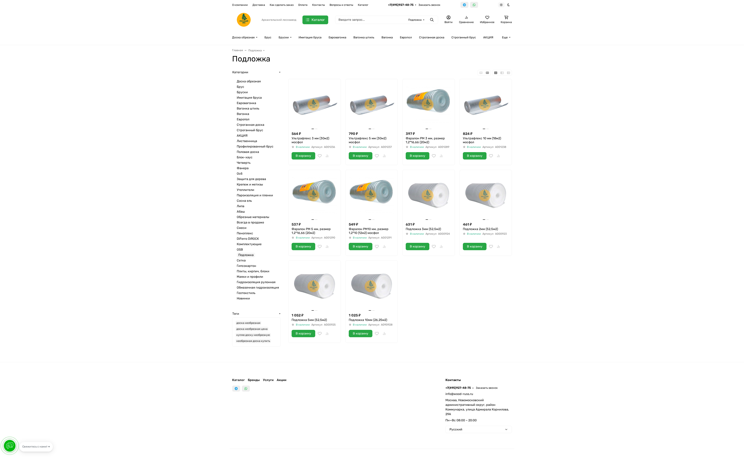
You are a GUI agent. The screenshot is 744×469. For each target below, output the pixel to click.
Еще (505, 37)
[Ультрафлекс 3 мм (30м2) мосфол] (315, 105)
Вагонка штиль (363, 37)
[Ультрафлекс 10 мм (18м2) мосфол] (486, 105)
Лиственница (247, 141)
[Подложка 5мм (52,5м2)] (315, 287)
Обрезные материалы (253, 217)
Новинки (243, 298)
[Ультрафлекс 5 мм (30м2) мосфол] (372, 105)
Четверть (244, 163)
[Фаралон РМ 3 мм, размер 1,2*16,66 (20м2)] (429, 105)
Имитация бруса (310, 37)
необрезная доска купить (253, 341)
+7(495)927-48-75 (400, 5)
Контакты (318, 5)
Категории (240, 72)
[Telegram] (464, 5)
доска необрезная (248, 323)
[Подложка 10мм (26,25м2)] (372, 287)
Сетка (241, 260)
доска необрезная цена (252, 329)
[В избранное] (320, 155)
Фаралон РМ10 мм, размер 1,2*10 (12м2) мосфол (368, 231)
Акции (281, 380)
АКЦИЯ (488, 37)
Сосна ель (244, 201)
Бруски (284, 37)
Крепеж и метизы (250, 184)
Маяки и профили (250, 276)
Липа (240, 206)
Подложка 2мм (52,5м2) (480, 229)
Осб (239, 173)
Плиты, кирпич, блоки (253, 271)
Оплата (302, 5)
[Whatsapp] (474, 5)
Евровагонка (337, 37)
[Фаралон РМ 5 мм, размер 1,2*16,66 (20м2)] (315, 196)
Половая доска (248, 152)
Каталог (363, 5)
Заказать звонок (429, 5)
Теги (235, 314)
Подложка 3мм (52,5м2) (423, 229)
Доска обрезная (243, 37)
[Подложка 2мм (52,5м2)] (486, 196)
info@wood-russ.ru (459, 394)
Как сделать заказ (282, 5)
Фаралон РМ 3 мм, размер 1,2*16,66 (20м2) (425, 140)
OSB (240, 249)
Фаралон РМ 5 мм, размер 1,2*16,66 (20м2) (311, 231)
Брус (267, 37)
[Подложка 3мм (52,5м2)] (429, 196)
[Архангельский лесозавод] (243, 19)
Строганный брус (463, 37)
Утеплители (245, 190)
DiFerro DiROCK (248, 239)
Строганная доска (431, 37)
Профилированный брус (255, 146)
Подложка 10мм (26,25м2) (368, 320)
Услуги (268, 380)
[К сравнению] (327, 155)
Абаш (241, 211)
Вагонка (387, 37)
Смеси (241, 228)
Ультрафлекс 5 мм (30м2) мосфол (367, 140)
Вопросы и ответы (341, 5)
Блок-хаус (244, 157)
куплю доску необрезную (253, 335)
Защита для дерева (251, 179)
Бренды (254, 380)
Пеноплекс (245, 233)
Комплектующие (249, 244)
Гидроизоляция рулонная (256, 282)
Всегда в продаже (250, 222)
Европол (406, 37)
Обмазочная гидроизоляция (258, 287)
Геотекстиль (246, 293)
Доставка (258, 5)
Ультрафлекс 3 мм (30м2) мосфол (310, 140)
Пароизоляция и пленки (255, 195)
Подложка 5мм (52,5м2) (309, 320)
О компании (240, 5)
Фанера (243, 168)
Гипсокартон (246, 266)
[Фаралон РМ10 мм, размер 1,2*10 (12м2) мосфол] (372, 196)
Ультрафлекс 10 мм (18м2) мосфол (482, 140)
